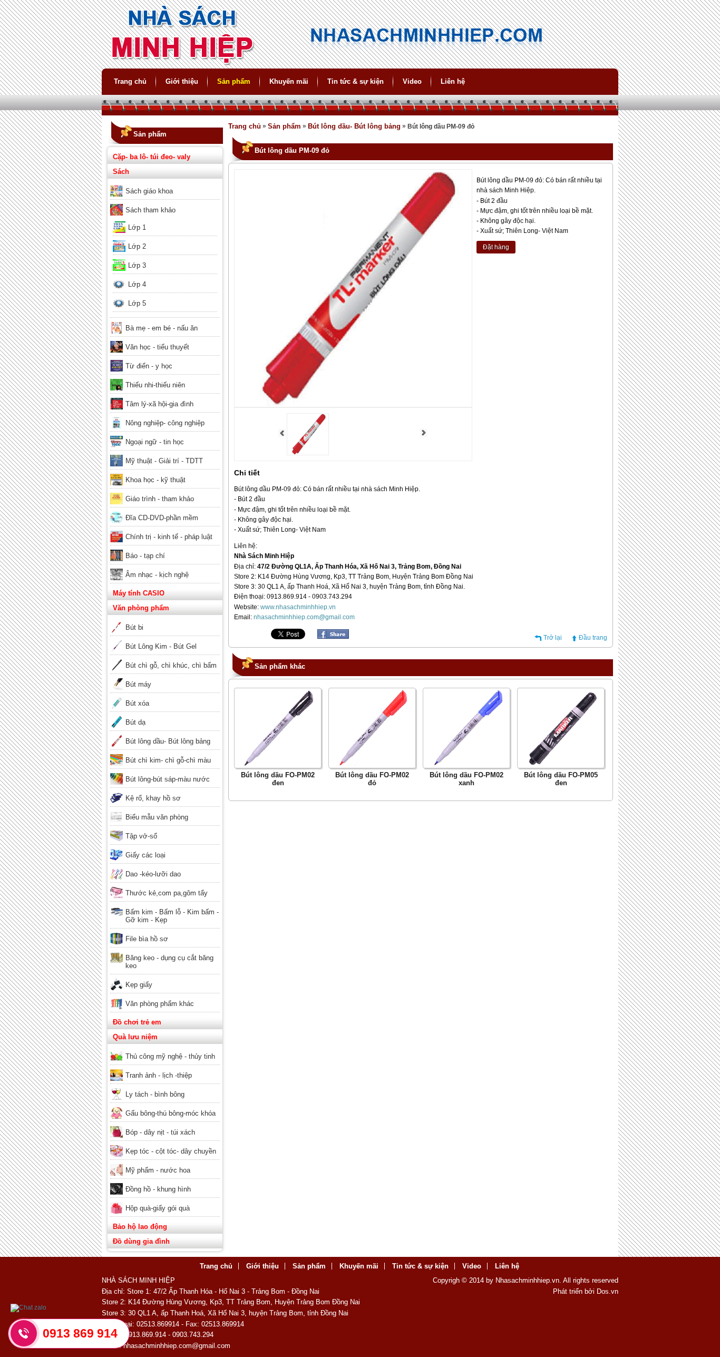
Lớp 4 (137, 284)
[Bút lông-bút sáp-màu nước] (165, 772)
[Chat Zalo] (28, 1307)
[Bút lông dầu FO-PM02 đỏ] (372, 764)
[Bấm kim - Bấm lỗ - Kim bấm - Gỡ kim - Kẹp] (165, 904)
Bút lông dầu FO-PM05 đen (561, 779)
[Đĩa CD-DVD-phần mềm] (165, 510)
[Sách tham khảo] (165, 202)
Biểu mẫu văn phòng (156, 817)
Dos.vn (607, 1291)
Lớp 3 (137, 265)
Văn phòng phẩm (141, 608)
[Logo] (360, 63)
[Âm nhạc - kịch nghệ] (165, 567)
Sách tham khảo (150, 210)
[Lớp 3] (165, 258)
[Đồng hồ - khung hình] (165, 1182)
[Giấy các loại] (165, 848)
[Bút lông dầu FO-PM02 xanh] (466, 764)
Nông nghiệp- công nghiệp (165, 423)
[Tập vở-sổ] (165, 829)
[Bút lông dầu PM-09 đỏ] (308, 453)
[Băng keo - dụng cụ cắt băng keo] (165, 950)
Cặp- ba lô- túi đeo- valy (151, 157)
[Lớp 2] (165, 239)
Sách (121, 171)
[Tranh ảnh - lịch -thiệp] (165, 1068)
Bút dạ (135, 722)
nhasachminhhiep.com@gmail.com (304, 617)
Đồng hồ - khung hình (158, 1189)
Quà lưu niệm (135, 1037)
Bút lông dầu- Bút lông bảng (167, 741)
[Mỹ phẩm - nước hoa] (165, 1163)
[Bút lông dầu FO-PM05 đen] (561, 764)
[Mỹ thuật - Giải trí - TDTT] (165, 453)
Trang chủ (130, 81)
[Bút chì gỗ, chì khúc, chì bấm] (165, 658)
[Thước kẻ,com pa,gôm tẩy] (165, 885)
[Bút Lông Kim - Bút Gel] (165, 639)
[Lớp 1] (165, 220)
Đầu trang (593, 637)
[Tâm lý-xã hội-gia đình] (165, 396)
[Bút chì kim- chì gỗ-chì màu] (165, 753)
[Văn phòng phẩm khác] (165, 996)
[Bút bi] (165, 620)
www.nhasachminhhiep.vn (298, 607)
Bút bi (134, 627)
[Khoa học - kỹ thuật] (165, 472)
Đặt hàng (496, 247)
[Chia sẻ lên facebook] (333, 636)
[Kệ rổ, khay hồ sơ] (165, 791)
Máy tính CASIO (138, 593)
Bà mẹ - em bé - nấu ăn (161, 328)
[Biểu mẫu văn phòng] (165, 810)
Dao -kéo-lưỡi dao (153, 874)
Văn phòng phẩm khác (159, 1004)
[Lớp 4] (165, 277)
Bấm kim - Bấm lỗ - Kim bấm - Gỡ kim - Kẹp (172, 916)
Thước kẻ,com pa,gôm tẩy (166, 893)
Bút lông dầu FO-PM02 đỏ (372, 779)
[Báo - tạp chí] (165, 548)
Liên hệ (453, 81)
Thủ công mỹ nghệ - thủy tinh (170, 1056)
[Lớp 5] (165, 296)
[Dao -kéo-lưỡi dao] (165, 866)
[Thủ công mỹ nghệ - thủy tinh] (165, 1049)
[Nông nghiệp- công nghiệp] (165, 415)
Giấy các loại (145, 855)
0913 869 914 (80, 1333)
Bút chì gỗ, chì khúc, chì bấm (171, 665)
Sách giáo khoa (149, 191)
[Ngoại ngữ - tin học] (165, 434)
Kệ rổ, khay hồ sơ (153, 798)
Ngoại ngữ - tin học (154, 442)
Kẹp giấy (138, 985)
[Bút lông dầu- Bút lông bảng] (165, 734)
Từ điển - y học (148, 366)
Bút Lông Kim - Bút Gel (161, 646)
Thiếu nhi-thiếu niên (155, 385)
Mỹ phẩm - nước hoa (157, 1170)
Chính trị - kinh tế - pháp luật (168, 537)
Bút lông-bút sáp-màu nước (167, 779)
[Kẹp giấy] (165, 977)
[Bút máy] (165, 677)
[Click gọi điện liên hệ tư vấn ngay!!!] (24, 1333)
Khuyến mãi (288, 81)
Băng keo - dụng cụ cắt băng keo (169, 962)
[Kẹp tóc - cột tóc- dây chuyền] (165, 1144)
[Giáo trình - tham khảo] (165, 491)
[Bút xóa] (165, 696)
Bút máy (138, 684)
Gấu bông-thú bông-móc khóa (170, 1113)
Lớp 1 (137, 227)
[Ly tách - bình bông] (165, 1087)
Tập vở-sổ (141, 836)
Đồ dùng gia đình (141, 1241)
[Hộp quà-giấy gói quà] (165, 1201)
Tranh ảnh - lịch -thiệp (158, 1075)
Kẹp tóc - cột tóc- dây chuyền (170, 1151)
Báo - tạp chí (145, 556)
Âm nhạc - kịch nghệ (157, 575)
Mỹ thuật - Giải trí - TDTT (164, 461)
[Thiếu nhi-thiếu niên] (165, 377)
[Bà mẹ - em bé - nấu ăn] (165, 321)
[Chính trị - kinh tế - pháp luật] (165, 529)
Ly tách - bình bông (154, 1094)
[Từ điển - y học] (165, 358)
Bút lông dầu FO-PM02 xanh (466, 779)
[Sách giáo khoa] (165, 184)
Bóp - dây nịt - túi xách (160, 1132)
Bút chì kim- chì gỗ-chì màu (168, 760)
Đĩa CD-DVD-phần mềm (161, 518)
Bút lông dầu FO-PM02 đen (278, 779)
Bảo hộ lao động (140, 1227)
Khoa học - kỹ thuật (155, 480)
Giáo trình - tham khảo (159, 499)
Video (412, 81)
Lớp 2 (137, 246)
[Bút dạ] (165, 715)
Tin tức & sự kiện (355, 81)
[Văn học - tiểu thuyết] (165, 339)
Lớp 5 (137, 303)
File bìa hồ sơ (146, 939)
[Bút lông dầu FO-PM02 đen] (278, 764)
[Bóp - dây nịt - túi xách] (165, 1125)
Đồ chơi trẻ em (137, 1022)
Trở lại (552, 637)
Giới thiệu (182, 81)
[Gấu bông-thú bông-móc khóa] (165, 1106)
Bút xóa (137, 703)
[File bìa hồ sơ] (165, 931)
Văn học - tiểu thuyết (157, 347)
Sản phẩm (233, 81)
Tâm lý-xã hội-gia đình (159, 404)
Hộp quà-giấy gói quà (157, 1208)
